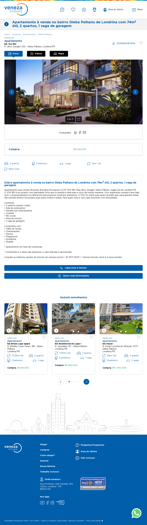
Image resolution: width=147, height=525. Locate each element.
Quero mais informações (76, 276)
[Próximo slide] (135, 92)
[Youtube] (42, 503)
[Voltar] (6, 24)
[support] (94, 9)
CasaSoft (80, 521)
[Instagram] (52, 503)
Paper (98, 521)
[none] (73, 92)
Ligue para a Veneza (76, 268)
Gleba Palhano (45, 34)
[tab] (13, 54)
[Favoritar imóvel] (44, 337)
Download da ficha (126, 43)
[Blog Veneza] (60, 503)
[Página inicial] (16, 9)
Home (7, 34)
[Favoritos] (73, 9)
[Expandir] (79, 119)
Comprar (16, 34)
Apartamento (29, 34)
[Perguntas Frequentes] (62, 10)
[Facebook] (48, 503)
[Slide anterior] (11, 92)
